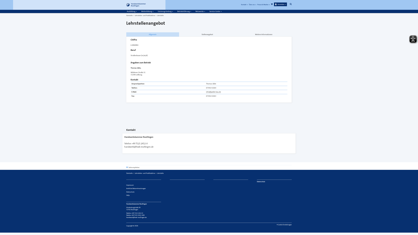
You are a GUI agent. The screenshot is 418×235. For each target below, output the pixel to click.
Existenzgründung (165, 11)
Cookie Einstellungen (284, 225)
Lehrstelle (160, 15)
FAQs (128, 195)
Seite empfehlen (134, 167)
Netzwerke (200, 11)
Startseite (129, 15)
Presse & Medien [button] (263, 5)
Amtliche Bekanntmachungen (136, 188)
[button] (280, 4)
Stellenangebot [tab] (207, 34)
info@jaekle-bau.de (213, 92)
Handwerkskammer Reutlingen (138, 137)
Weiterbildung (146, 11)
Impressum (130, 185)
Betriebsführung (183, 11)
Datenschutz (130, 192)
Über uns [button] (252, 5)
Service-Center (215, 11)
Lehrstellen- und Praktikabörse (145, 15)
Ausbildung (131, 11)
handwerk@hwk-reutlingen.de (138, 146)
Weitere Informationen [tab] (263, 34)
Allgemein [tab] (152, 34)
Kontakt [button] (244, 5)
